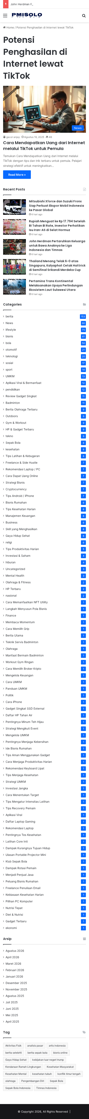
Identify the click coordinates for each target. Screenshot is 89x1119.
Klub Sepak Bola (16, 861)
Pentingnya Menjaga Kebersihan (27, 741)
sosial (9, 363)
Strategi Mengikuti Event (22, 728)
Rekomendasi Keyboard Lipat (25, 768)
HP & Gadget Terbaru (20, 429)
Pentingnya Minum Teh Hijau (25, 721)
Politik (9, 695)
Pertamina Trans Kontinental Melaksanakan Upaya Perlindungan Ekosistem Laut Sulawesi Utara (56, 285)
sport (9, 369)
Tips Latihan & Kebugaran (23, 456)
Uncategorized (15, 569)
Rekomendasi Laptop (20, 828)
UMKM (10, 376)
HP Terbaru (13, 589)
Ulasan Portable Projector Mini (26, 854)
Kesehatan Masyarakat (60, 1066)
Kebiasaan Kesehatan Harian (25, 894)
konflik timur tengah (69, 1073)
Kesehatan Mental (15, 1073)
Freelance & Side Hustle (21, 462)
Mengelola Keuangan (19, 675)
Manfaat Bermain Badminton (25, 655)
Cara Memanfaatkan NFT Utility (27, 602)
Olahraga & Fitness (18, 582)
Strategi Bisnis (15, 482)
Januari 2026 (14, 976)
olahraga (10, 1080)
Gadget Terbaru (16, 921)
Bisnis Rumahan (16, 502)
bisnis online (60, 1052)
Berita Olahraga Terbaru (21, 409)
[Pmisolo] (26, 15)
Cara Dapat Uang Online (22, 476)
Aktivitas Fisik (13, 1045)
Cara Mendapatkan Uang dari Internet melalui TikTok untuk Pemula (44, 145)
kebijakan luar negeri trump (48, 1059)
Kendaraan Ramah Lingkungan (23, 1066)
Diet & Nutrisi (14, 914)
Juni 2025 (12, 1008)
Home (10, 27)
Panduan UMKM (16, 688)
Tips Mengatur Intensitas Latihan (27, 801)
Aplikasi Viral (14, 815)
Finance (11, 615)
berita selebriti (13, 1052)
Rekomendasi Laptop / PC (23, 469)
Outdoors (12, 416)
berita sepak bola (37, 1052)
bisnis (9, 336)
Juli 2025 (12, 1002)
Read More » (17, 174)
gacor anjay (13, 137)
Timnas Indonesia (46, 1088)
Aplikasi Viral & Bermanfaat (23, 382)
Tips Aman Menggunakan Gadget (28, 755)
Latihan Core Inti (17, 841)
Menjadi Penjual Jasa (20, 874)
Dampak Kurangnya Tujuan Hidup (28, 848)
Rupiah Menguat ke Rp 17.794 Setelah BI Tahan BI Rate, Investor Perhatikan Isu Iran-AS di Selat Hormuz (57, 225)
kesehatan (12, 449)
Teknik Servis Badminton (22, 642)
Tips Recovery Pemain (21, 808)
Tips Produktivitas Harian (22, 549)
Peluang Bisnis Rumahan (22, 881)
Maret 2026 (13, 963)
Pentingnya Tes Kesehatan (23, 834)
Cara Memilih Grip (17, 628)
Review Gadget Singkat (21, 396)
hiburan (11, 562)
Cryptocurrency (16, 489)
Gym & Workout (16, 422)
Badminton (13, 402)
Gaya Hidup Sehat (18, 535)
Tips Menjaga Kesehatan (22, 775)
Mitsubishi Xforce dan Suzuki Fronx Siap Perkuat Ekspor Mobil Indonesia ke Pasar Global (56, 205)
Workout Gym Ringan (20, 662)
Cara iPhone (14, 702)
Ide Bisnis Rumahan (19, 748)
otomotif (11, 349)
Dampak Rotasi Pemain (21, 868)
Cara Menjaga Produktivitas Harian (29, 761)
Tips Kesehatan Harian (21, 509)
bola (8, 343)
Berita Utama (14, 635)
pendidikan (13, 389)
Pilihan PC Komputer (19, 901)
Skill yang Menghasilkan (21, 529)
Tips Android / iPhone (20, 495)
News (9, 323)
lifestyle (11, 329)
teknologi (12, 356)
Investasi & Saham (18, 555)
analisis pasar (35, 1045)
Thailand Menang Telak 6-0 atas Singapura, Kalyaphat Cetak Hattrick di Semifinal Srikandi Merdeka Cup (57, 265)
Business (11, 522)
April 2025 (12, 1021)
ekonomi (11, 928)
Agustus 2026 (15, 950)
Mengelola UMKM (17, 735)
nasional (11, 595)
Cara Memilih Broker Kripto (23, 668)
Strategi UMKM (16, 781)
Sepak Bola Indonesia (17, 1088)
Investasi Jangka (17, 788)
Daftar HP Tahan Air (19, 715)
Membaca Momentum (20, 622)
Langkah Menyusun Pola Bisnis (26, 608)
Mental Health (15, 575)
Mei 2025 (12, 1015)
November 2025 (16, 989)
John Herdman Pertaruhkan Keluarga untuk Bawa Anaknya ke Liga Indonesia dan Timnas (57, 245)
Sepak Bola (13, 442)
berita (9, 316)
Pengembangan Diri (32, 1080)
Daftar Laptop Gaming (20, 821)
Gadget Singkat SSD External (25, 708)
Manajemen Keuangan (20, 515)
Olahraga (12, 648)
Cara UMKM (14, 682)
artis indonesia (57, 1045)
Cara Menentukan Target (22, 795)
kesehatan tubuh (42, 1073)
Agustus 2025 (15, 995)
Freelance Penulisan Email (23, 888)
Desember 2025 (16, 983)
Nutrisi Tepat (14, 908)
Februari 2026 (15, 970)
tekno (9, 436)
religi (9, 542)
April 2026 (12, 957)
